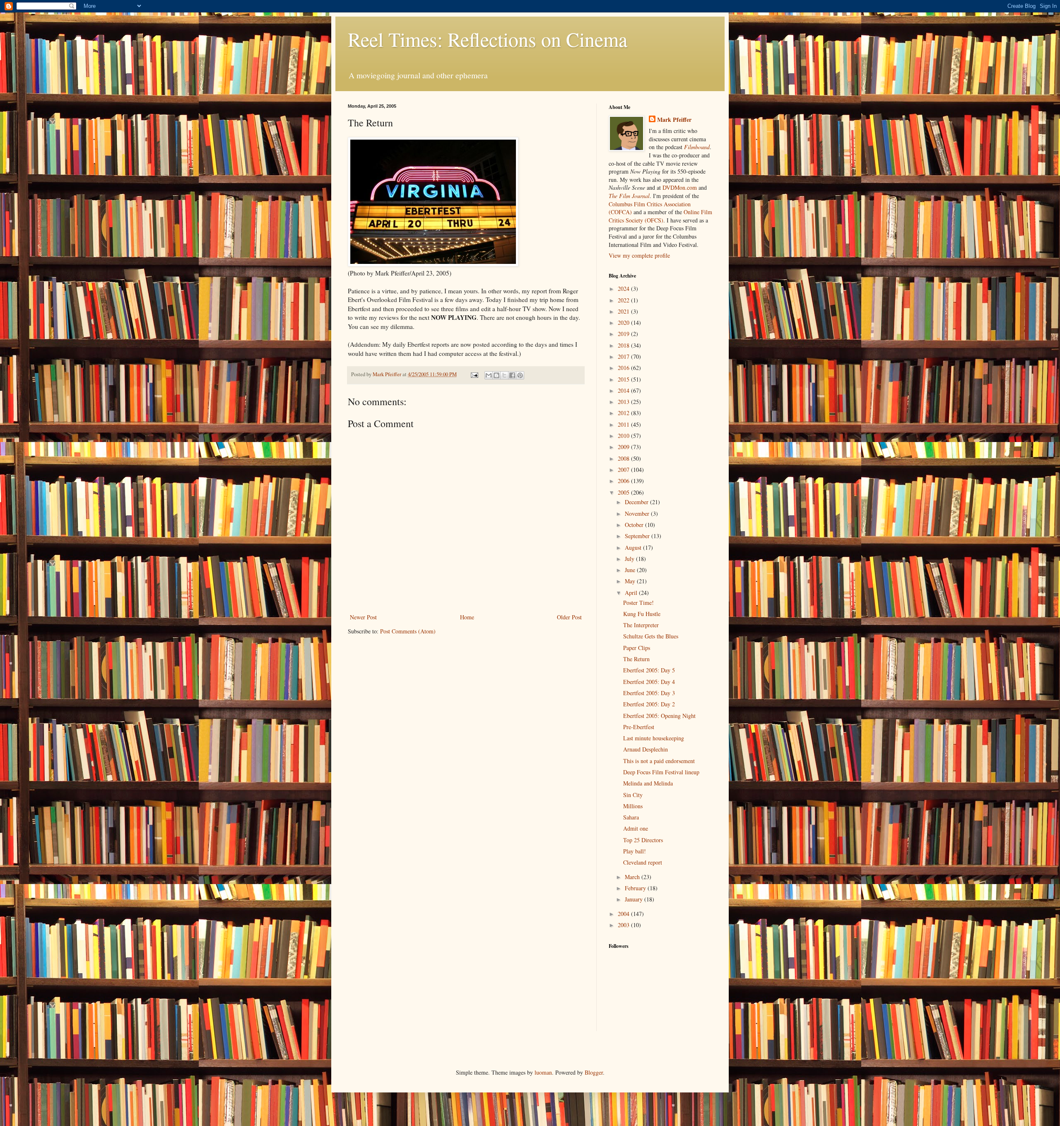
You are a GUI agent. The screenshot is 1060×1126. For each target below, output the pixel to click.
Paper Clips (636, 648)
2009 (624, 447)
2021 (624, 311)
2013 (624, 402)
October (635, 525)
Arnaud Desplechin (645, 749)
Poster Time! (638, 602)
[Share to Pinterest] (520, 375)
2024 (624, 288)
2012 (624, 413)
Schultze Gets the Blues (650, 636)
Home (467, 617)
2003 (624, 925)
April (632, 593)
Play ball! (634, 851)
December (637, 502)
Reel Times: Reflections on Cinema (487, 39)
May (631, 581)
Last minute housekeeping (653, 738)
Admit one (635, 828)
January (634, 899)
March (633, 877)
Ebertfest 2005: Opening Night (659, 716)
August (634, 547)
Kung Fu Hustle (641, 614)
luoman (543, 1072)
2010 (624, 436)
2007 (624, 470)
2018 (624, 345)
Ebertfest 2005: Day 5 (649, 670)
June (631, 570)
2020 (624, 322)
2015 (624, 379)
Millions (633, 806)
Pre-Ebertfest (638, 727)
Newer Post (363, 617)
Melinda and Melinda (648, 783)
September (638, 536)
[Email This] (488, 375)
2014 (624, 390)
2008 (624, 458)
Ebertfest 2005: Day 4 (649, 682)
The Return (636, 659)
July (630, 559)
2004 (624, 914)
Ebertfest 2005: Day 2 (649, 704)
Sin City (633, 795)
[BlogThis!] (496, 375)
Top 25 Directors (643, 840)
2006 (624, 481)
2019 (624, 334)
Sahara (631, 817)
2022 (624, 300)
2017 (624, 356)
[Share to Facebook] (512, 375)
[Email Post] (473, 374)
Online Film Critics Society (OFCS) (660, 216)
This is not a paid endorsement (659, 761)
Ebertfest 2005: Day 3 (649, 693)
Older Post (569, 617)
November (638, 513)
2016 (624, 368)
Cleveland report (642, 862)
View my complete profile (639, 255)
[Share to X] (504, 375)
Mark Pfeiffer (674, 120)
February (636, 888)
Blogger (594, 1072)
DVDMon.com (679, 187)
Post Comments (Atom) (408, 631)
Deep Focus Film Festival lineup (661, 772)
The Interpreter (641, 625)
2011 (624, 424)
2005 (624, 492)
